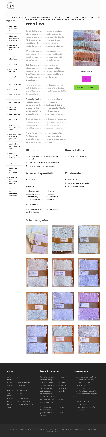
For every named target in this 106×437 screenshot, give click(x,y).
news (75, 17)
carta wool (13, 89)
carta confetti (15, 84)
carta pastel (14, 64)
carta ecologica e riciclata (13, 57)
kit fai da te (14, 120)
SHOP (84, 17)
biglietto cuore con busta (13, 29)
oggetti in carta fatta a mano (14, 127)
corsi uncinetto (18, 17)
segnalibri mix (15, 163)
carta (57, 17)
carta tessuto (14, 115)
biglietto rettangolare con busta (14, 38)
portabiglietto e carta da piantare (15, 137)
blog (67, 17)
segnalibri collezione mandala (13, 155)
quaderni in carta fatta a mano (14, 146)
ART (93, 17)
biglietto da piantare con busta (14, 48)
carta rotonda (14, 102)
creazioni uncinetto (41, 17)
